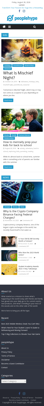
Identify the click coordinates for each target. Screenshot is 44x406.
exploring (12, 151)
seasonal (26, 85)
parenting (23, 151)
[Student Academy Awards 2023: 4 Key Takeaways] (9, 265)
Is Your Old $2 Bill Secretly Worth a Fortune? (28, 240)
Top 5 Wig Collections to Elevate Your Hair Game (20, 334)
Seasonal (7, 69)
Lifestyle (7, 207)
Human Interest (24, 135)
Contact (4, 367)
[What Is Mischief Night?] (22, 40)
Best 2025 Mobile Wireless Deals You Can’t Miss (20, 324)
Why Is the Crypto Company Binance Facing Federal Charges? (20, 214)
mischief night (8, 85)
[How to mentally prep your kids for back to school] (22, 110)
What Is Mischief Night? (18, 75)
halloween (24, 82)
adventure (29, 148)
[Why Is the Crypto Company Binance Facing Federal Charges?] (22, 183)
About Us (5, 348)
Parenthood (17, 65)
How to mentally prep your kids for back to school (20, 143)
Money (15, 207)
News (22, 207)
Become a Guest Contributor (12, 363)
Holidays (7, 65)
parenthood (18, 85)
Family (14, 135)
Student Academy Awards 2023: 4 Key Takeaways (28, 267)
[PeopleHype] (4, 26)
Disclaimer (5, 360)
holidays (32, 82)
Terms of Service (8, 356)
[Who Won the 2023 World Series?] (9, 251)
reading (30, 151)
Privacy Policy (6, 352)
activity (22, 148)
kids (37, 82)
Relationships (29, 65)
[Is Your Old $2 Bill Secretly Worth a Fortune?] (9, 237)
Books (6, 135)
